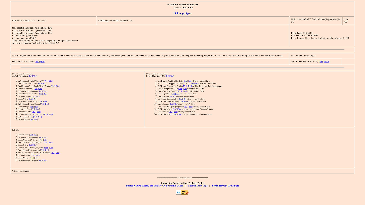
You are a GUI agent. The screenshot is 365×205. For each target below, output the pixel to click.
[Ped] (37, 61)
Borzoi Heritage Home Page (225, 185)
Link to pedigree (182, 13)
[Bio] (42, 61)
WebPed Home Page (197, 185)
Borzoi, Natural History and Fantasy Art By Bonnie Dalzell (154, 185)
